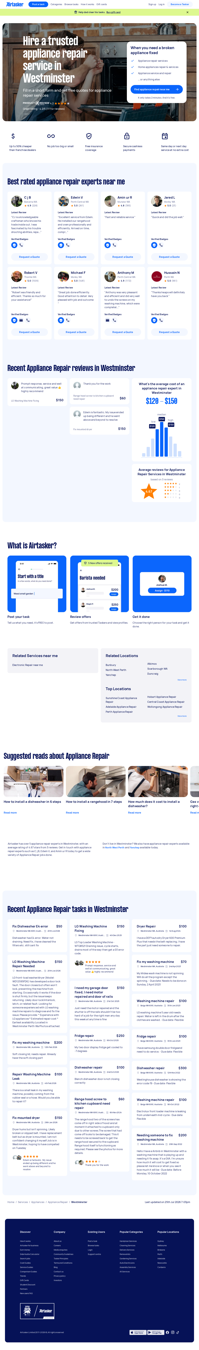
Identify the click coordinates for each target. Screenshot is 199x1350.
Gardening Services (128, 1258)
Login (90, 1250)
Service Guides (26, 1267)
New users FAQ (26, 1293)
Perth (159, 1254)
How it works (25, 1241)
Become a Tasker (180, 4)
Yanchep (134, 847)
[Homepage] (15, 4)
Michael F (78, 273)
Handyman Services (128, 1241)
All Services (125, 1271)
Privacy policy (59, 1276)
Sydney (160, 1241)
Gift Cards (24, 1280)
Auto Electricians (127, 1263)
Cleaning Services (127, 1245)
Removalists (125, 1254)
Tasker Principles (61, 1258)
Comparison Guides (28, 1271)
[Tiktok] (177, 1332)
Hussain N (172, 273)
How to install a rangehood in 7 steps (94, 802)
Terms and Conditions (63, 1263)
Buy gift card (113, 12)
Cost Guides (25, 1263)
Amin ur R (125, 197)
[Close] (187, 12)
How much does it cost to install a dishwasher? (154, 804)
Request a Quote (29, 257)
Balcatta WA (30, 201)
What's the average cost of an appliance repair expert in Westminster (162, 388)
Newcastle (162, 1263)
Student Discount (27, 1284)
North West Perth (114, 847)
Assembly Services (128, 1267)
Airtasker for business (29, 1245)
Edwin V (77, 197)
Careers (57, 1245)
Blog (56, 1267)
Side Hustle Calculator (29, 1254)
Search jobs (25, 1258)
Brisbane (161, 1250)
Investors (58, 1280)
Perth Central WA (80, 201)
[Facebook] (167, 1332)
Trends (23, 1276)
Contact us (58, 1271)
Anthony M (126, 273)
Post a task (38, 4)
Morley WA (169, 201)
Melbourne (162, 1245)
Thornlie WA (30, 277)
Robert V (30, 273)
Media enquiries (60, 1250)
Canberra (161, 1267)
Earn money (25, 1250)
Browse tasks (93, 1245)
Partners (23, 1289)
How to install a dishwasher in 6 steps (32, 802)
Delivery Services (127, 1250)
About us (57, 1241)
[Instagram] (172, 1332)
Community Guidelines (63, 1254)
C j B (27, 197)
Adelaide (161, 1258)
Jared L (169, 197)
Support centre (94, 1254)
